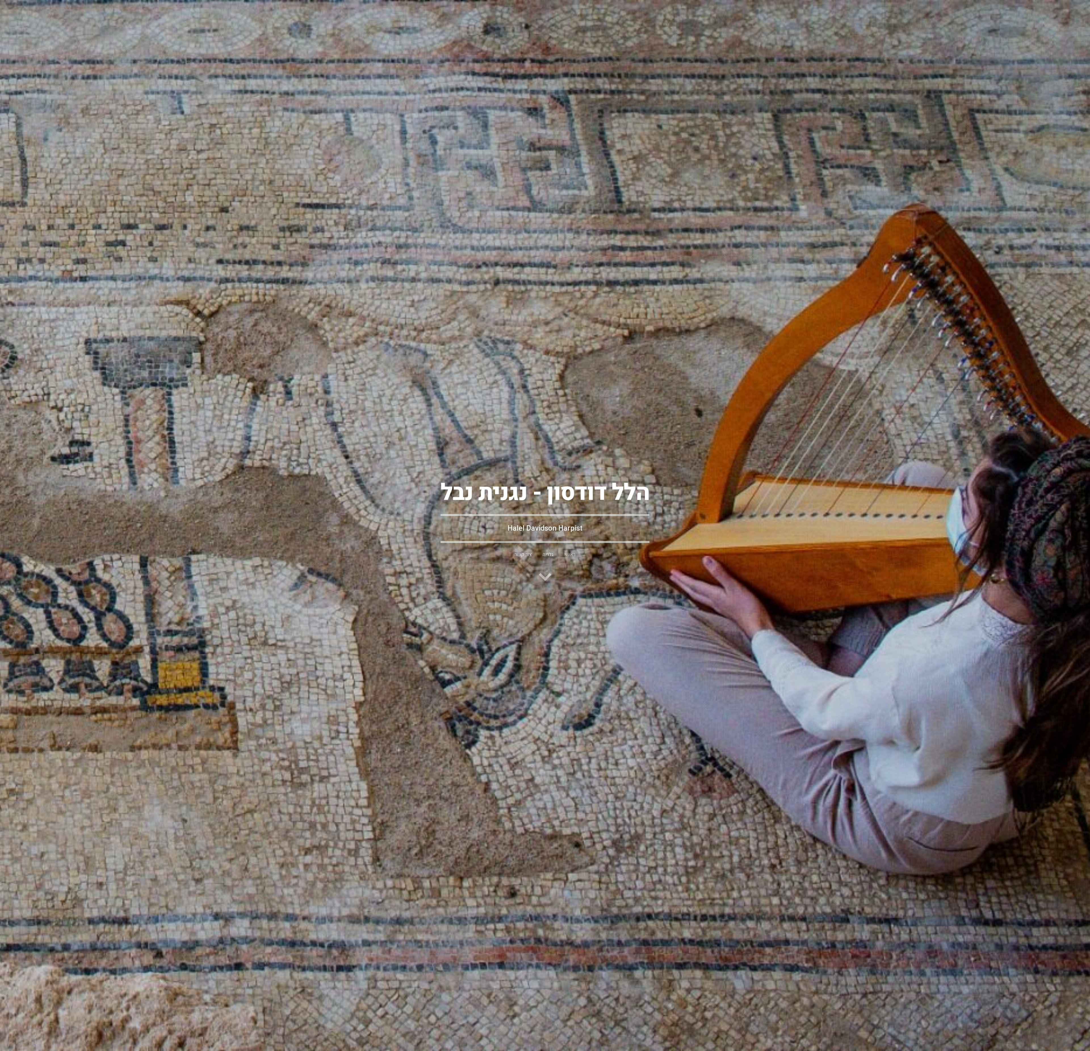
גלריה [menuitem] (548, 554)
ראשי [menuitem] (569, 554)
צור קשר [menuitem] (523, 554)
